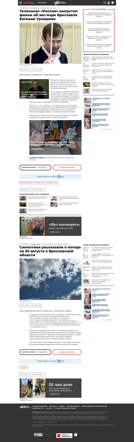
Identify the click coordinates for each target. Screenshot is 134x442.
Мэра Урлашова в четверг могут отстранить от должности (38, 210)
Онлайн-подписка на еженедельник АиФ (94, 406)
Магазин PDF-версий (73, 406)
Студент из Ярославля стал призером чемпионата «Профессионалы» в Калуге (99, 46)
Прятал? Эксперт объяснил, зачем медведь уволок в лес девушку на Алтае (102, 78)
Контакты (49, 408)
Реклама (62, 406)
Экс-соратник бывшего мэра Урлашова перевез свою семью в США (69, 198)
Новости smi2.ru (26, 238)
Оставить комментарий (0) (67, 167)
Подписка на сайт (38, 408)
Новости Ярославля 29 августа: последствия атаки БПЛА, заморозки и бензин (98, 14)
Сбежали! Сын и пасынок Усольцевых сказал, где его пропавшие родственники (103, 275)
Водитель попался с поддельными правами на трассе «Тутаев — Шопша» (98, 38)
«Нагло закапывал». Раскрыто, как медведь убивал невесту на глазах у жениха (102, 58)
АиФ (35, 65)
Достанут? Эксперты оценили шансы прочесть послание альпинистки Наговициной (103, 65)
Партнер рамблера (49, 434)
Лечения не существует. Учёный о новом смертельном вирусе (102, 90)
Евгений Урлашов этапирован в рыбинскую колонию (68, 203)
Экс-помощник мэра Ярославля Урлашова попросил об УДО (38, 197)
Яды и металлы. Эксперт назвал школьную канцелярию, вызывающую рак (101, 281)
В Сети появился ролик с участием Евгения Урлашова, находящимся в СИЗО (37, 204)
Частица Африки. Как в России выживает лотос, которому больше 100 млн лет (102, 255)
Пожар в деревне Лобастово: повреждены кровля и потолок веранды (99, 30)
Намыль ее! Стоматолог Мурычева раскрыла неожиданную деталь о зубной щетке (102, 268)
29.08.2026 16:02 (24, 244)
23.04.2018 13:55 (24, 8)
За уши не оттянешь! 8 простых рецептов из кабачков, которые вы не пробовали (103, 84)
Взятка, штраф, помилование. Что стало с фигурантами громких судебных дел (53, 143)
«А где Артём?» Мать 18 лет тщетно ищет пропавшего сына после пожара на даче (102, 249)
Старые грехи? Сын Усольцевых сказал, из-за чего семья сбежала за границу (102, 71)
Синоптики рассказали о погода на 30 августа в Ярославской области (99, 22)
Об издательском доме (39, 406)
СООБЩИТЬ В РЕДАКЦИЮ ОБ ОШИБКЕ (65, 408)
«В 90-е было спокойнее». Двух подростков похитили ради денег (102, 261)
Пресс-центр (53, 406)
